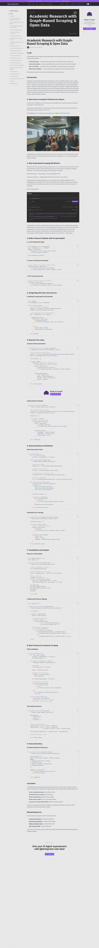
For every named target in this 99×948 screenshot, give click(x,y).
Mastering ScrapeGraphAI (35, 821)
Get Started (49, 854)
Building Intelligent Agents (36, 823)
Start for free (55, 394)
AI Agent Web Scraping (35, 819)
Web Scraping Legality (34, 826)
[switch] (88, 4)
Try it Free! (89, 28)
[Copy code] (77, 246)
